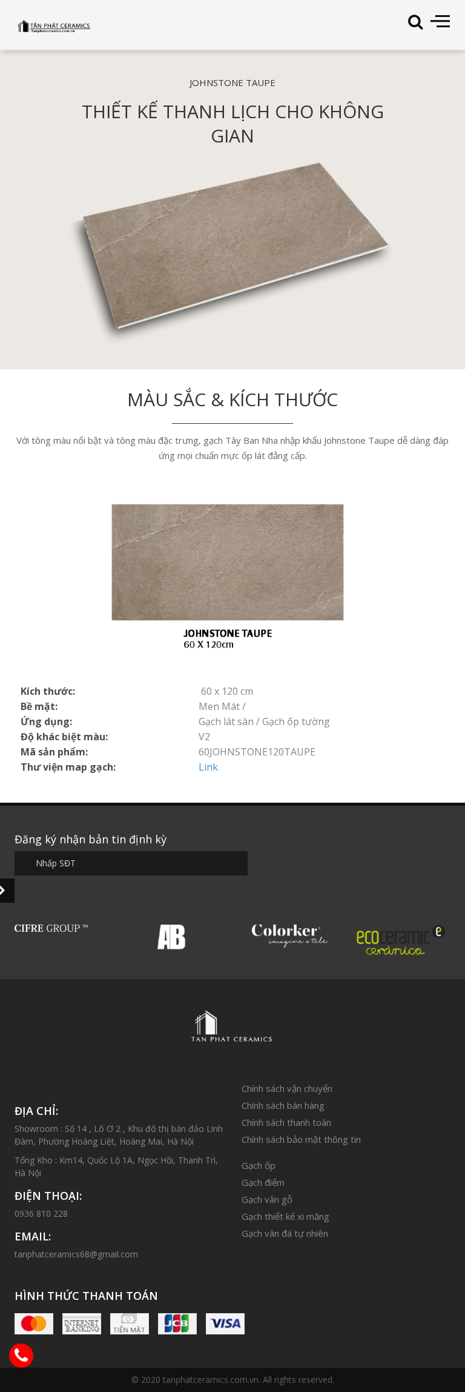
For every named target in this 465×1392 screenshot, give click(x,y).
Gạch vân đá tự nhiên (285, 1233)
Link (208, 767)
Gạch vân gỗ (267, 1199)
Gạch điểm (263, 1182)
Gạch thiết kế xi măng (285, 1216)
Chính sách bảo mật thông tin (301, 1139)
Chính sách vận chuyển (287, 1088)
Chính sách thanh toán (286, 1122)
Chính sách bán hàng (283, 1105)
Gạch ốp (258, 1165)
